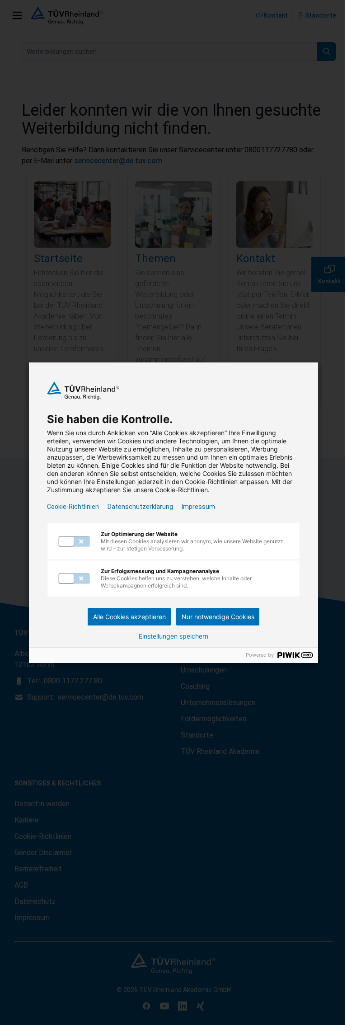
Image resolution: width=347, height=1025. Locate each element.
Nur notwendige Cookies (218, 617)
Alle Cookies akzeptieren (129, 617)
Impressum (198, 506)
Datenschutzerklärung (140, 506)
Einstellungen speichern (173, 636)
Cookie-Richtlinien (73, 506)
